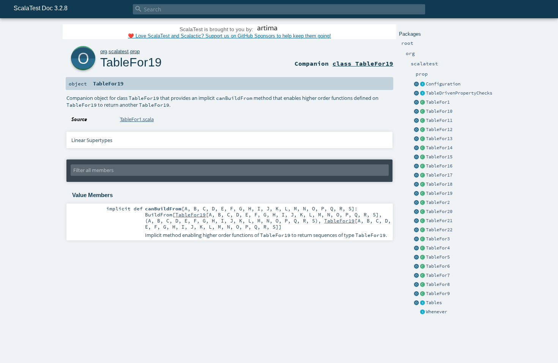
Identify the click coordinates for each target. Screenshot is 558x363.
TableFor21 (439, 220)
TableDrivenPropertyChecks (459, 93)
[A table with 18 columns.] (422, 185)
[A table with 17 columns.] (422, 175)
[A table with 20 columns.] (422, 212)
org (103, 51)
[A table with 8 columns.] (422, 285)
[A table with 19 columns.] (422, 194)
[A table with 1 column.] (422, 102)
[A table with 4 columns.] (422, 248)
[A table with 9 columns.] (422, 294)
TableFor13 (439, 138)
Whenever (436, 311)
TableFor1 (438, 102)
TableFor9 (438, 293)
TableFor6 (438, 266)
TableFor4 (438, 248)
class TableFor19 (363, 63)
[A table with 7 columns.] (422, 276)
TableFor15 (439, 156)
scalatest (119, 51)
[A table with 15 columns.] (422, 157)
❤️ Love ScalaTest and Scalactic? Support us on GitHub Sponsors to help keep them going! (229, 36)
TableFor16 (439, 166)
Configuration (443, 84)
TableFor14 (439, 147)
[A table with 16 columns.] (422, 166)
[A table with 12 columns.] (422, 130)
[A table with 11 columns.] (422, 121)
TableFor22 (439, 229)
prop (135, 51)
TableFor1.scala (137, 119)
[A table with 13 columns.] (422, 139)
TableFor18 (439, 184)
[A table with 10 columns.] (422, 112)
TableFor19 (439, 193)
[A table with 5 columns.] (422, 257)
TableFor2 (438, 202)
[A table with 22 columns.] (422, 230)
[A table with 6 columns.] (422, 267)
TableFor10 (439, 111)
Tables (434, 302)
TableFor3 (438, 238)
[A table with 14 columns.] (422, 148)
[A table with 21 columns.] (422, 221)
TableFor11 (439, 120)
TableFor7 (438, 275)
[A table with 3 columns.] (422, 239)
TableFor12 (439, 129)
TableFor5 (438, 257)
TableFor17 (439, 175)
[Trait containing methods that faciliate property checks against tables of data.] (422, 93)
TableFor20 (439, 211)
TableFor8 (438, 284)
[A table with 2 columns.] (422, 203)
